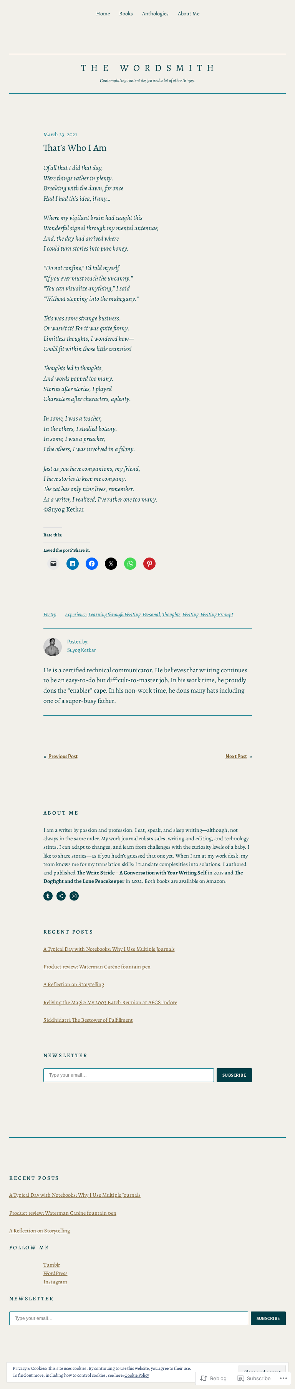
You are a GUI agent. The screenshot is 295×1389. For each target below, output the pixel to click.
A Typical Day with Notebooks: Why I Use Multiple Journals (109, 949)
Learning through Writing (114, 614)
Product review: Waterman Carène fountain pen (97, 966)
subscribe (234, 1075)
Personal (151, 614)
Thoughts (171, 614)
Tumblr (51, 1265)
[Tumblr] (48, 896)
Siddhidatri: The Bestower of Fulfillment (88, 1020)
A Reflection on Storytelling (73, 984)
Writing (190, 614)
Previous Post (63, 756)
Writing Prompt (217, 614)
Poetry (49, 614)
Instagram (55, 1281)
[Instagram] (74, 896)
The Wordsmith (150, 67)
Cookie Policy (136, 1375)
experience (75, 614)
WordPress (55, 1273)
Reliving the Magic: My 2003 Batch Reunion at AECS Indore (110, 1002)
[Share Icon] (61, 896)
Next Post (236, 756)
